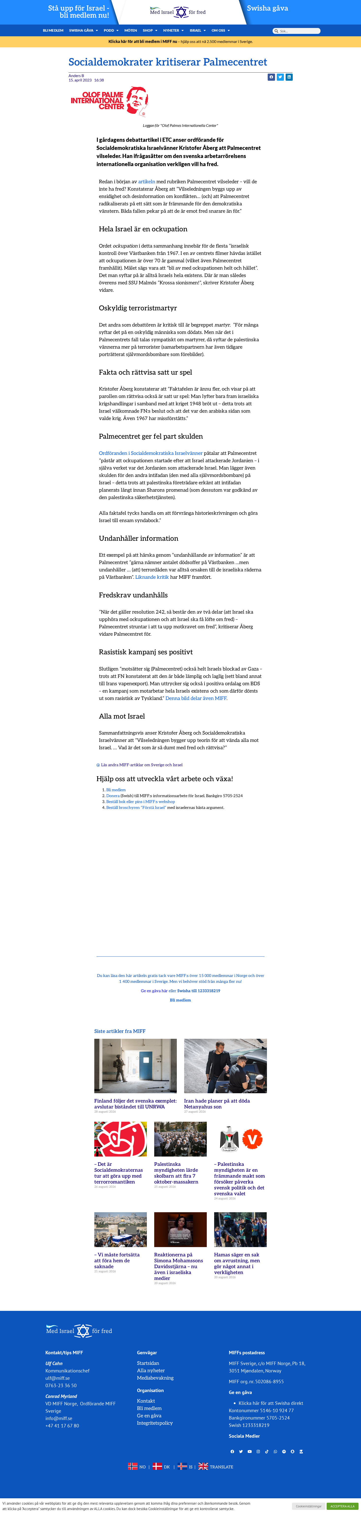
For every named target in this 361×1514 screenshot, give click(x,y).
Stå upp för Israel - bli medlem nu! (78, 12)
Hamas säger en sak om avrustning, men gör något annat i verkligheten (237, 1264)
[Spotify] (284, 1451)
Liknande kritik (152, 577)
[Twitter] (241, 1451)
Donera (113, 796)
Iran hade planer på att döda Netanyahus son (217, 1104)
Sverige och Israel (166, 765)
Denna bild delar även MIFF (196, 698)
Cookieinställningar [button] (308, 1506)
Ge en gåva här (154, 991)
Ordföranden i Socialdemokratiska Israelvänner (151, 453)
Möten (131, 30)
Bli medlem (53, 30)
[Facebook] (232, 1451)
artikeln (146, 182)
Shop (148, 30)
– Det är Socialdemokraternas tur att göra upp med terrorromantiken (118, 1173)
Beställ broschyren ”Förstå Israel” (136, 807)
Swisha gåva (267, 8)
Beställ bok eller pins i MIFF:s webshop (140, 802)
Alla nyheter (151, 1371)
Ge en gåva (149, 1416)
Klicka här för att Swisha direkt (271, 1403)
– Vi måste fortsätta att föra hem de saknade (117, 1261)
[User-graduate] (301, 1451)
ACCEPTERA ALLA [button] (343, 1506)
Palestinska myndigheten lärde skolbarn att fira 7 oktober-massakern (176, 1173)
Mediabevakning (155, 1378)
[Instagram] (258, 1451)
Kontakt (146, 1401)
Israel (195, 30)
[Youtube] (249, 1451)
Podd (109, 30)
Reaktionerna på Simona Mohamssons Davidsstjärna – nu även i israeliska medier (178, 1266)
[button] (271, 77)
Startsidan (148, 1363)
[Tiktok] (267, 1451)
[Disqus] (180, 877)
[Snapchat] (292, 1451)
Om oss (218, 30)
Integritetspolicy (155, 1423)
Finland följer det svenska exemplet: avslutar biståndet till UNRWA (135, 1104)
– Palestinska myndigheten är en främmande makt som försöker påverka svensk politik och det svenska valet (239, 1179)
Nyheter (171, 30)
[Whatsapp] (275, 1451)
